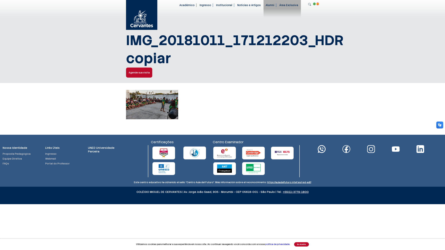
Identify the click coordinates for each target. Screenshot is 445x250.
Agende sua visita (139, 72)
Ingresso (205, 5)
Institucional (224, 5)
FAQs (6, 163)
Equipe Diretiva (12, 158)
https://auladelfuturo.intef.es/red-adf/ (289, 182)
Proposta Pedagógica (17, 153)
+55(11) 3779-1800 (296, 192)
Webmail (50, 158)
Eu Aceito (301, 244)
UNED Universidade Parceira (101, 149)
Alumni (270, 5)
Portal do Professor (57, 163)
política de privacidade (277, 244)
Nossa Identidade (15, 148)
